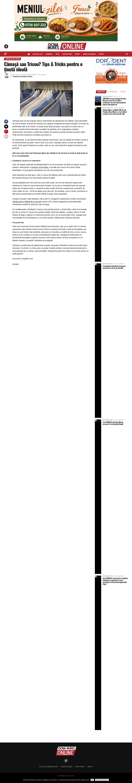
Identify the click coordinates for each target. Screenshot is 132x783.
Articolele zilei (38, 54)
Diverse (77, 54)
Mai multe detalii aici (102, 780)
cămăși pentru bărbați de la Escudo (26, 202)
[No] (129, 780)
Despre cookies (80, 766)
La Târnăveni (70, 776)
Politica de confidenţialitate (48, 766)
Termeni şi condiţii (66, 766)
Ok (92, 780)
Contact (101, 54)
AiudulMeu (61, 776)
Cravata (79, 215)
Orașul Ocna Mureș (89, 54)
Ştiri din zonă (66, 54)
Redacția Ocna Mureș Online (22, 76)
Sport (58, 54)
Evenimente (49, 54)
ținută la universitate (39, 167)
